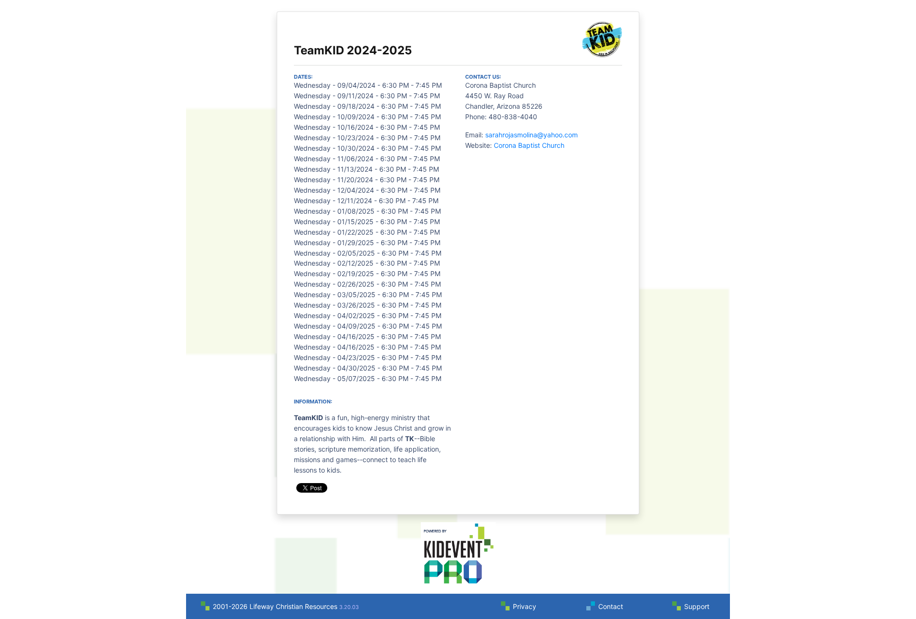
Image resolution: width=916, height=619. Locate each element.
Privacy (524, 606)
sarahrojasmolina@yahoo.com (531, 135)
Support (696, 606)
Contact (610, 606)
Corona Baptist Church (529, 145)
